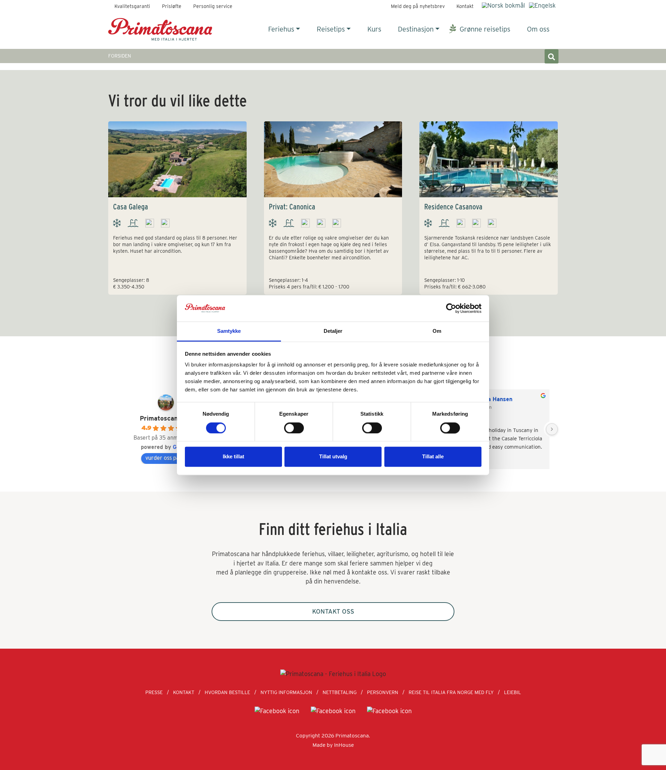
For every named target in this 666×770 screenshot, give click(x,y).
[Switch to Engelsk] (542, 5)
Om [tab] (437, 331)
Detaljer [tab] (333, 331)
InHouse (344, 745)
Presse (154, 692)
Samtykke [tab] (229, 331)
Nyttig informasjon (286, 692)
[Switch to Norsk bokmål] (503, 5)
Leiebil (512, 692)
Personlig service (212, 6)
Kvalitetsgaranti (132, 6)
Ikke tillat (233, 457)
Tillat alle (433, 457)
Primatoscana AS (166, 418)
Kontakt (464, 6)
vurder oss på (162, 458)
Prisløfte (171, 6)
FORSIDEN (119, 56)
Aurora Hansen (492, 399)
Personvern (382, 692)
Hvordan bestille (227, 692)
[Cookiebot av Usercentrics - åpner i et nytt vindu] (451, 308)
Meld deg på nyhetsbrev (418, 6)
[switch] (294, 427)
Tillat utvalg (333, 457)
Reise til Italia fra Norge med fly (451, 692)
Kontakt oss (333, 611)
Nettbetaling (340, 692)
